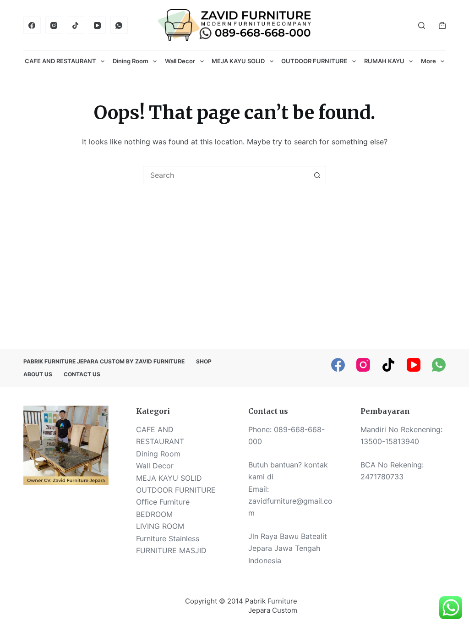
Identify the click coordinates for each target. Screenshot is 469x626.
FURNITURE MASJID (171, 550)
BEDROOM (154, 514)
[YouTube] (97, 25)
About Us (37, 374)
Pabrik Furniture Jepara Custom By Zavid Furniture (104, 361)
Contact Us (82, 374)
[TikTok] (75, 25)
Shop (204, 361)
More (428, 61)
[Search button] (317, 175)
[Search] (421, 25)
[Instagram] (54, 25)
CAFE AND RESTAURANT (60, 61)
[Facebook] (32, 25)
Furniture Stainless (167, 538)
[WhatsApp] (119, 25)
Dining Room (130, 61)
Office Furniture (163, 501)
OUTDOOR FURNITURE (314, 61)
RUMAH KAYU (384, 61)
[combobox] (225, 175)
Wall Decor (180, 61)
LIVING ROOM (160, 526)
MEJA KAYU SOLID (238, 61)
